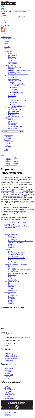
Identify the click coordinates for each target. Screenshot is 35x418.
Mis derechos (12, 237)
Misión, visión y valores (15, 126)
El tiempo (7, 396)
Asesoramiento (12, 62)
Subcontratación (13, 256)
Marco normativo (13, 123)
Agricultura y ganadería (15, 80)
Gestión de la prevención (19, 101)
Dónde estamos (12, 128)
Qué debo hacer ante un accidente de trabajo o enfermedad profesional (21, 241)
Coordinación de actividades (16, 258)
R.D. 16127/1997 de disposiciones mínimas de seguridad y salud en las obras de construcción (16, 197)
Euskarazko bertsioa (10, 412)
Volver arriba (8, 415)
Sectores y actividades (10, 75)
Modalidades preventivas (15, 254)
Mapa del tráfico (9, 398)
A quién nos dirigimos (10, 65)
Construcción (12, 96)
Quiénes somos (8, 118)
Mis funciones (12, 285)
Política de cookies (9, 389)
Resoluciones (8, 138)
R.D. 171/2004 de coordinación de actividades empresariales (17, 191)
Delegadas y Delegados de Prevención (15, 264)
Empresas (11, 68)
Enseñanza (15, 91)
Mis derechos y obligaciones (16, 253)
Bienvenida (11, 119)
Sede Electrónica (9, 393)
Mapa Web (7, 388)
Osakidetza (7, 146)
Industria (10, 97)
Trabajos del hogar (17, 92)
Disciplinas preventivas (11, 108)
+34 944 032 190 (9, 343)
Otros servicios (12, 63)
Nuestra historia (12, 121)
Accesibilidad (8, 391)
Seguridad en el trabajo (15, 109)
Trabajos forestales (13, 79)
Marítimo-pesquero (13, 77)
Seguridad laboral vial (18, 106)
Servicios (11, 82)
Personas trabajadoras (14, 67)
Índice (10, 236)
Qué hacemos (8, 52)
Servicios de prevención (15, 72)
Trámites (10, 60)
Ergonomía (11, 114)
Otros (13, 94)
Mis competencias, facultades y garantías (20, 270)
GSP (5, 151)
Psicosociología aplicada (15, 116)
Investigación (12, 58)
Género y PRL (16, 104)
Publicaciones (12, 275)
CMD (6, 150)
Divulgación (11, 57)
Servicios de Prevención (11, 281)
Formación (11, 53)
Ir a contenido (5, 1)
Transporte (15, 87)
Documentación (13, 55)
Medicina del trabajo (14, 113)
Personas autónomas (10, 292)
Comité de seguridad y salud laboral (18, 273)
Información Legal (9, 394)
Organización (12, 125)
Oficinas (14, 89)
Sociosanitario (16, 85)
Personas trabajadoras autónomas (18, 74)
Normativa (7, 136)
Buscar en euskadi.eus (7, 11)
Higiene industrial (13, 111)
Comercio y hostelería (18, 84)
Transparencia (8, 135)
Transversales (12, 99)
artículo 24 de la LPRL (7, 191)
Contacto (3, 15)
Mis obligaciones (13, 239)
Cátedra (6, 145)
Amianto (14, 102)
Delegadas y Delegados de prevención (19, 70)
